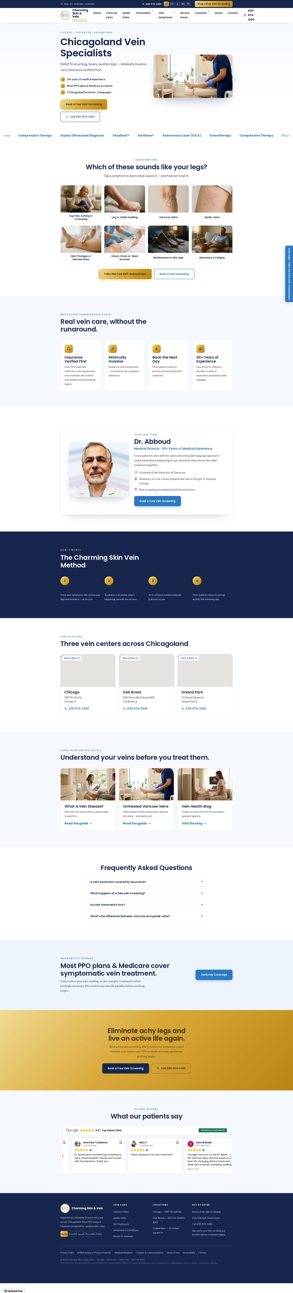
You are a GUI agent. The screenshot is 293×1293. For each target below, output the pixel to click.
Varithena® (121, 135)
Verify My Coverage (214, 975)
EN (166, 4)
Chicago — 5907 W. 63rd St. (167, 1211)
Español (73, 1234)
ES (172, 4)
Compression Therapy (231, 135)
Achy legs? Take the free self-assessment (289, 274)
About (218, 13)
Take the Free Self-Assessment (125, 274)
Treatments (143, 13)
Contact (233, 13)
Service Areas (184, 15)
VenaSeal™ (96, 135)
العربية (81, 1234)
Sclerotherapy (195, 135)
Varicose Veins (111, 15)
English (64, 1234)
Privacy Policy (67, 1252)
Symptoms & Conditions (126, 1230)
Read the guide (76, 823)
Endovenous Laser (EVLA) (157, 135)
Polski (98, 1234)
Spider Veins (126, 15)
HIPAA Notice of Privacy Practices (94, 1252)
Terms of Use (173, 1252)
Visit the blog (192, 823)
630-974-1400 (153, 4)
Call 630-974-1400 (82, 117)
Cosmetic (201, 13)
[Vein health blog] (205, 784)
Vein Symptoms (165, 15)
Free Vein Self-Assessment (206, 1217)
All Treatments (121, 1223)
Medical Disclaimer (123, 1252)
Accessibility (189, 1252)
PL (188, 4)
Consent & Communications (149, 1252)
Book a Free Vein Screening (214, 3)
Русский (90, 1234)
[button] (230, 1155)
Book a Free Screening (174, 274)
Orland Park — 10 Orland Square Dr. (166, 1230)
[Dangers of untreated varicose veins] (146, 784)
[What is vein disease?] (88, 784)
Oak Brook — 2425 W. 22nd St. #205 (169, 1220)
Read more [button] (185, 1169)
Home (97, 13)
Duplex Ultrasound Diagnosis (57, 135)
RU (183, 4)
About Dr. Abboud (123, 1236)
